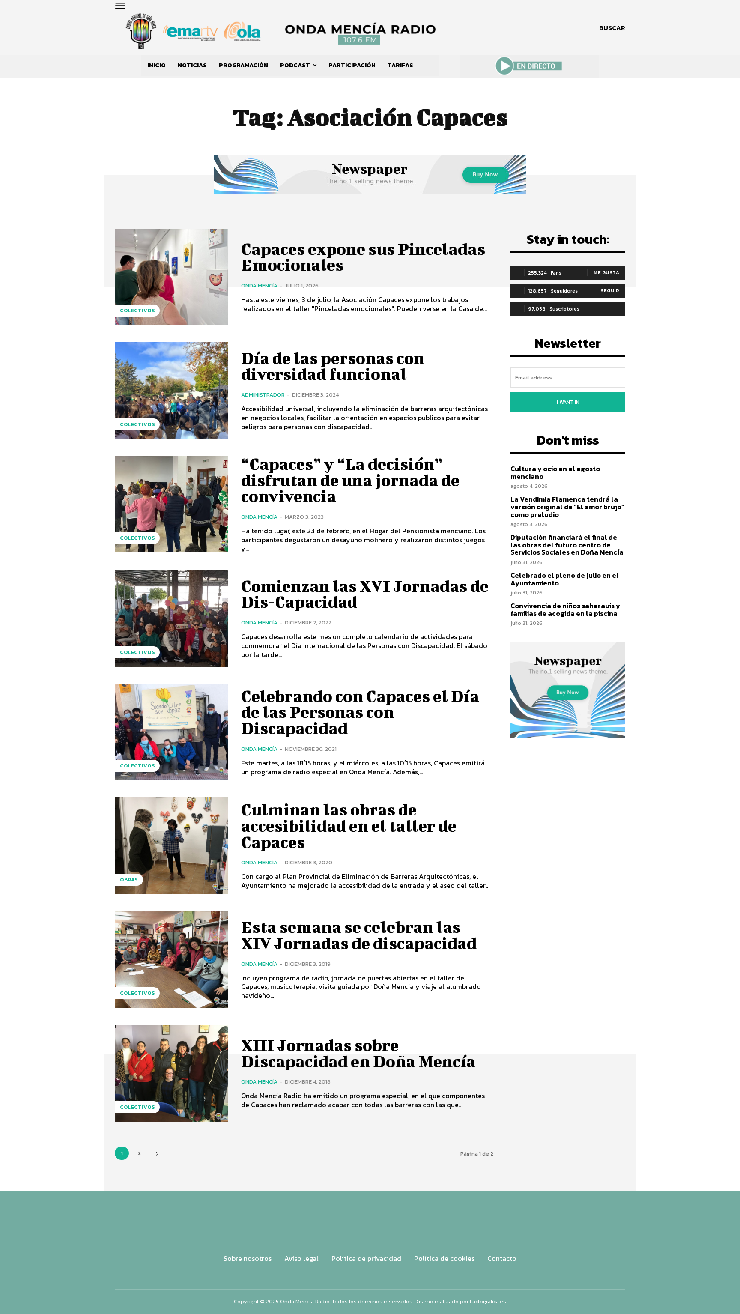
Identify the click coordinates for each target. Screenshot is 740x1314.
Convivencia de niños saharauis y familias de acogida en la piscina (565, 609)
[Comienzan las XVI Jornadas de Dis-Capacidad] (171, 618)
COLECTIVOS (137, 310)
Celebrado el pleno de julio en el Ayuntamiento (564, 579)
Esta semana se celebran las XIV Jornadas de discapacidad (359, 935)
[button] (612, 28)
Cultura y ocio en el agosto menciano (555, 472)
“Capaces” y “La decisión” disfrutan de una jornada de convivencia (350, 480)
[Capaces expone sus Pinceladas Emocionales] (171, 277)
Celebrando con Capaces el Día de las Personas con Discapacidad (360, 712)
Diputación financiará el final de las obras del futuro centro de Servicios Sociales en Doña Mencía (567, 544)
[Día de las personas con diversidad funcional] (171, 390)
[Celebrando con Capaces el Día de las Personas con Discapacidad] (171, 732)
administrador (263, 395)
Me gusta (606, 272)
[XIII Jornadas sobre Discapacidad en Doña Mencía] (171, 1073)
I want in (568, 402)
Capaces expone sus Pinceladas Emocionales (363, 257)
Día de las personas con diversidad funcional (332, 366)
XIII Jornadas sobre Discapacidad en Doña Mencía (358, 1053)
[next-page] (157, 1153)
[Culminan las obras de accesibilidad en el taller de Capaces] (171, 845)
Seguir (609, 290)
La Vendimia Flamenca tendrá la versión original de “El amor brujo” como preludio (567, 506)
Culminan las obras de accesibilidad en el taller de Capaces (349, 825)
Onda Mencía (259, 285)
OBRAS (129, 880)
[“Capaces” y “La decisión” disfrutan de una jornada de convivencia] (171, 504)
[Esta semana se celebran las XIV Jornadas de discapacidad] (171, 959)
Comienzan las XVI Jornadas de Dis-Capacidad (365, 594)
